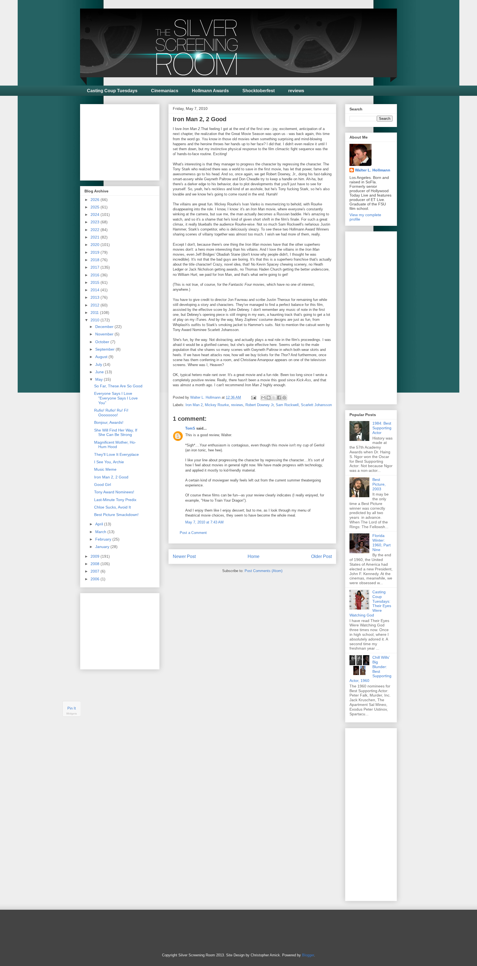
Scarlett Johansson (316, 405)
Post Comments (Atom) (263, 571)
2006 (95, 579)
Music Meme (105, 469)
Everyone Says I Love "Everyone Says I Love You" (116, 398)
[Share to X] (274, 397)
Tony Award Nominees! (114, 492)
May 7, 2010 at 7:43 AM (204, 522)
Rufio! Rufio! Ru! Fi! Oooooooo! (111, 412)
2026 (95, 199)
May (99, 379)
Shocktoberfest (258, 90)
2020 (95, 244)
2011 (95, 312)
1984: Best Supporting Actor (381, 428)
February (103, 539)
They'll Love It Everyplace (116, 454)
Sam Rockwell (287, 405)
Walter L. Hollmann (372, 170)
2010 (95, 320)
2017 (95, 267)
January (102, 546)
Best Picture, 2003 (379, 484)
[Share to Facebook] (279, 397)
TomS (190, 428)
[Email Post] (253, 397)
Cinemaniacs (164, 90)
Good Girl (102, 484)
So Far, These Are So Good (118, 386)
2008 (95, 564)
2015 (95, 282)
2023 (95, 222)
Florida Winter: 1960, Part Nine (381, 542)
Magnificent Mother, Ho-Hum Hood (115, 444)
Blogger (308, 955)
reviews (296, 90)
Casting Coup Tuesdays (112, 90)
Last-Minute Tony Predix (115, 499)
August (101, 356)
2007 (95, 571)
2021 (95, 237)
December (105, 326)
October (102, 342)
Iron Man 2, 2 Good (111, 477)
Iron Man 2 (194, 405)
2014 (95, 290)
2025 (95, 207)
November (105, 334)
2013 (95, 297)
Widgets (71, 713)
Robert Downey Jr (259, 405)
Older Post (321, 556)
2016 (95, 275)
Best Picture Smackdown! (116, 514)
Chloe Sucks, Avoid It (112, 507)
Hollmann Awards (210, 90)
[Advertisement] (125, 140)
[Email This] (263, 397)
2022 (95, 229)
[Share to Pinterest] (284, 397)
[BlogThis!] (268, 397)
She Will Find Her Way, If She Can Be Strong (115, 432)
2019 (95, 252)
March (101, 532)
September (105, 349)
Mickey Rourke (217, 405)
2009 (95, 556)
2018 (95, 260)
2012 (95, 305)
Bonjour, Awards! (108, 422)
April (99, 524)
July (99, 364)
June (100, 372)
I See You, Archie (109, 462)
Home (253, 556)
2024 (95, 214)
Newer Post (184, 556)
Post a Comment (193, 533)
